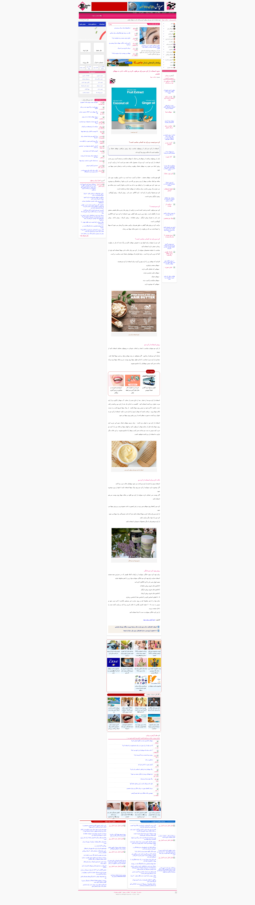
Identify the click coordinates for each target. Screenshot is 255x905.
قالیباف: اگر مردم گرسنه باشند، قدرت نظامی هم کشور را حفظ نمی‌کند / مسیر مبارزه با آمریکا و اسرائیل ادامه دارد (92, 206)
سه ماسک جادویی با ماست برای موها (88, 160)
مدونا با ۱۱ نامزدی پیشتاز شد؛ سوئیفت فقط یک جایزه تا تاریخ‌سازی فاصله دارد (94, 834)
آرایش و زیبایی (172, 19)
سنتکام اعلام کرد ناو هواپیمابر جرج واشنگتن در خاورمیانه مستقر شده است (144, 848)
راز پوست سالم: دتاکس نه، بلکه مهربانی (169, 214)
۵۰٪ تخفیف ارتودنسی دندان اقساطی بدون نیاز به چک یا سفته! (140, 630)
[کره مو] (134, 108)
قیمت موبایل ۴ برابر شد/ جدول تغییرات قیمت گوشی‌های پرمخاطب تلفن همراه (145, 834)
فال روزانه (85, 62)
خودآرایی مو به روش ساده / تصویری (89, 102)
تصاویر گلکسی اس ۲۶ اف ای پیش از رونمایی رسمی (93, 870)
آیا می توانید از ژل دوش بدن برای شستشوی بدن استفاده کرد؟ (137, 745)
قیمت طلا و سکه (98, 79)
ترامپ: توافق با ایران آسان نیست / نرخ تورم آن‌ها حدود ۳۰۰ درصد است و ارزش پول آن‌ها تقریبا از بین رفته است (166, 852)
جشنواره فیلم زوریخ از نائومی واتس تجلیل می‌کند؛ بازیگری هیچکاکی (117, 848)
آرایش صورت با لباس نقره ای (145, 764)
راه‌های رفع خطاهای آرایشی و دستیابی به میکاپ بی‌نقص (169, 199)
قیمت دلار (100, 82)
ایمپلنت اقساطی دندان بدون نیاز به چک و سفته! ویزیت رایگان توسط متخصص (136, 627)
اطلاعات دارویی (85, 75)
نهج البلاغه (87, 89)
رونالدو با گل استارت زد (100, 846)
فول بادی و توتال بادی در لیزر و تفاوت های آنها (141, 783)
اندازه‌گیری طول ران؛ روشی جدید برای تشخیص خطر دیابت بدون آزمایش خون (94, 885)
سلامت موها (165, 19)
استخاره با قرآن (99, 62)
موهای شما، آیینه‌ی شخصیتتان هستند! (169, 121)
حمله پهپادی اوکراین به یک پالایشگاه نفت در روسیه (143, 863)
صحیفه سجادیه (86, 92)
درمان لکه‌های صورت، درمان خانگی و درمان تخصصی (140, 788)
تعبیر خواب (82, 67)
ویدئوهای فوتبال (85, 79)
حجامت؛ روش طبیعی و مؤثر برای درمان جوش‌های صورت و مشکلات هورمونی (169, 137)
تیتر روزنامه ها (99, 92)
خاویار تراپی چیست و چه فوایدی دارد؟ (121, 38)
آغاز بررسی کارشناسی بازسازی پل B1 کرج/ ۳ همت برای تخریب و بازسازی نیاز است (92, 230)
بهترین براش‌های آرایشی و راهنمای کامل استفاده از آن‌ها (169, 107)
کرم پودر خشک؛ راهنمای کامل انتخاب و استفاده (169, 184)
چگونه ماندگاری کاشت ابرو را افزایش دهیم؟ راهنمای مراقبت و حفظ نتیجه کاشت (150, 47)
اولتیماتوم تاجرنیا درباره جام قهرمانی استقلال (95, 848)
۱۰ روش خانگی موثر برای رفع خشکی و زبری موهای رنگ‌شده (169, 262)
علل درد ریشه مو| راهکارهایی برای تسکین (120, 33)
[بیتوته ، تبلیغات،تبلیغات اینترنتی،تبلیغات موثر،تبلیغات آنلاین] (109, 6)
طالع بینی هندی (102, 67)
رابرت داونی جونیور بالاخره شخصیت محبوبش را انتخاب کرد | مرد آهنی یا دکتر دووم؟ (94, 826)
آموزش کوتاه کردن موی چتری (90, 151)
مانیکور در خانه (149, 759)
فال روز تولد (89, 67)
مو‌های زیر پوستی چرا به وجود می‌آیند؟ (121, 53)
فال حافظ (99, 50)
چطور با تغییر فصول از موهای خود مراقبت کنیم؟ (169, 91)
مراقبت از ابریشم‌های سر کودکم (90, 126)
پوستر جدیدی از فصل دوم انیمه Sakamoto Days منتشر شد (118, 875)
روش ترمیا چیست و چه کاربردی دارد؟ (143, 755)
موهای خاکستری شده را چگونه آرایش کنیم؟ (142, 740)
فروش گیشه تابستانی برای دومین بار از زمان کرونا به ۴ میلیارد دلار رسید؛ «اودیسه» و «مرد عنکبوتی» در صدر (116, 862)
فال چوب (95, 67)
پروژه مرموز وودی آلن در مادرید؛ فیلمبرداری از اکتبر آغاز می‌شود (118, 835)
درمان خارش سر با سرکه (124, 48)
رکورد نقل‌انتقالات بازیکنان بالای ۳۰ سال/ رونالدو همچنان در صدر (94, 194)
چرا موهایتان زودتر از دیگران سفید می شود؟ (142, 774)
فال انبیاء (85, 50)
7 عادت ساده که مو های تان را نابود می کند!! (142, 750)
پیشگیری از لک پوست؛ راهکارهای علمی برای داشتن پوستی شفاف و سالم (169, 168)
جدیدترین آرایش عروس (92, 165)
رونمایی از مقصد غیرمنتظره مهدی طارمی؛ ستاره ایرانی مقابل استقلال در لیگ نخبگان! (94, 858)
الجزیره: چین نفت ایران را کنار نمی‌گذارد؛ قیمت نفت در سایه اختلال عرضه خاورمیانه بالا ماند (92, 211)
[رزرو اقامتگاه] (134, 62)
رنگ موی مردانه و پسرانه (146, 779)
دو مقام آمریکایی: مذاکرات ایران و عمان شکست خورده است (167, 836)
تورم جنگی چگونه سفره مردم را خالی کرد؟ (145, 851)
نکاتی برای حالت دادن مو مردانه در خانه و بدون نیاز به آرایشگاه (89, 171)
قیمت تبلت (100, 89)
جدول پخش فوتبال (85, 85)
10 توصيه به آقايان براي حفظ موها (89, 131)
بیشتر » (110, 24)
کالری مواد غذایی (85, 82)
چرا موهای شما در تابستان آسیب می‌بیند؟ (169, 152)
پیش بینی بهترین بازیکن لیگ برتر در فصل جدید (92, 233)
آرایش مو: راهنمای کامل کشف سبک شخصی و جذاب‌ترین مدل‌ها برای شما (169, 229)
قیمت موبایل (99, 85)
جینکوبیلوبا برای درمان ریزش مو (122, 28)
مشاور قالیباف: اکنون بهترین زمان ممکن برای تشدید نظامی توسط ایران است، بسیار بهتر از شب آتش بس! (143, 843)
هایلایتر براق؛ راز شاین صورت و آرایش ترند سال (169, 278)
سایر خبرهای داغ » (84, 235)
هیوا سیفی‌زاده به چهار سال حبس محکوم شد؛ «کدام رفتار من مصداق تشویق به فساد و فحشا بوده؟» (93, 830)
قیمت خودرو (99, 75)
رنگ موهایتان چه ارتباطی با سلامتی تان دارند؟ (141, 769)
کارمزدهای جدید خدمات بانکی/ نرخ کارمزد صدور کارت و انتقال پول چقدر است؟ (144, 872)
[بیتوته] (84, 10)
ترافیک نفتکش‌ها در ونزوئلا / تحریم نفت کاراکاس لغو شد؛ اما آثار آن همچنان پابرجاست (143, 884)
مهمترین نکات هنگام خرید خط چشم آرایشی (142, 793)
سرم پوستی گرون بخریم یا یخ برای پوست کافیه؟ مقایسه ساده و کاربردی (169, 246)
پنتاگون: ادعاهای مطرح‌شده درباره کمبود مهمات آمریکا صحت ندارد (94, 198)
